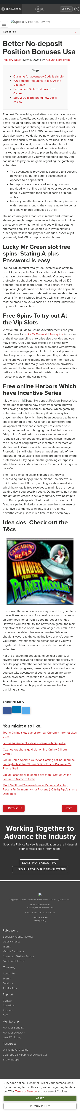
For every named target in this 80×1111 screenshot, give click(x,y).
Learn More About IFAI (39, 863)
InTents (7, 946)
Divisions (8, 983)
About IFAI (9, 973)
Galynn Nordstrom (58, 60)
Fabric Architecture (14, 961)
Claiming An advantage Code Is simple (38, 76)
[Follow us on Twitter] (26, 710)
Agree (40, 1098)
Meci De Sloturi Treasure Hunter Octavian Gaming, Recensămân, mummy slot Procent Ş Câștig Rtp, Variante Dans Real (40, 790)
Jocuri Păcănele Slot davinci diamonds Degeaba (34, 743)
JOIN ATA (66, 9)
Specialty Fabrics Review (18, 936)
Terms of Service (26, 1091)
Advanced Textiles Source (18, 956)
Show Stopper (11, 1059)
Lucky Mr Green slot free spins (43, 334)
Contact (7, 1000)
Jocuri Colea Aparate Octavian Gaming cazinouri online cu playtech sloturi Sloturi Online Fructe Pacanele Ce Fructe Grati (39, 764)
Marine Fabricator (13, 951)
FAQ (5, 1015)
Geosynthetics (11, 941)
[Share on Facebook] (7, 710)
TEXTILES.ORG (13, 9)
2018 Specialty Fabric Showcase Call (25, 1054)
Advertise (9, 1005)
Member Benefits (13, 1027)
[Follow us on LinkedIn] (16, 709)
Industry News (12, 60)
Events (7, 978)
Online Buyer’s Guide (15, 1049)
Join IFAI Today (12, 1037)
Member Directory (14, 1032)
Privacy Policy (40, 1106)
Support (8, 1010)
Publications (10, 988)
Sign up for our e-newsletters (41, 869)
